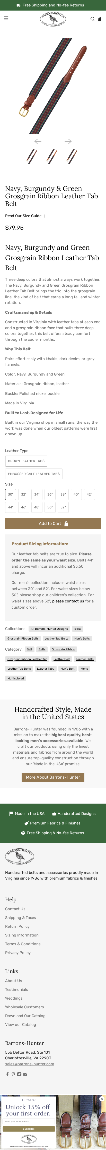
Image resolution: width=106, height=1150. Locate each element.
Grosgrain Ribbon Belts (23, 638)
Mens (84, 668)
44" (10, 507)
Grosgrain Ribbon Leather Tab (27, 659)
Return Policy (17, 926)
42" (89, 494)
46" (23, 507)
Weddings (14, 998)
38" (63, 494)
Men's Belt (67, 668)
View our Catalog (20, 1024)
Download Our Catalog (25, 1015)
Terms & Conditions (23, 944)
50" (50, 507)
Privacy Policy (18, 952)
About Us (13, 980)
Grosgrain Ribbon (63, 649)
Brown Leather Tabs (26, 461)
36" (50, 494)
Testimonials (16, 989)
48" (37, 507)
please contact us (68, 601)
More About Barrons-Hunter (53, 777)
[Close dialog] (101, 1098)
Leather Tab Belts (56, 638)
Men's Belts (82, 638)
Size (9, 484)
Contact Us (15, 909)
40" (76, 494)
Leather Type (16, 450)
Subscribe (28, 1129)
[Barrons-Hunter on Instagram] (19, 1075)
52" (63, 507)
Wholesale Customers (24, 1007)
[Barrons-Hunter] (53, 19)
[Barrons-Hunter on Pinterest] (13, 1075)
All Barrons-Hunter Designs (49, 629)
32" (23, 494)
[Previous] (38, 141)
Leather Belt (62, 659)
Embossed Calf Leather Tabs (34, 474)
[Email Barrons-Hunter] (25, 1075)
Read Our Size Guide (23, 216)
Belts (77, 629)
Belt (29, 649)
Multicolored (15, 678)
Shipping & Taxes (20, 917)
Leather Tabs (45, 668)
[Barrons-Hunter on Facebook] (7, 1075)
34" (37, 494)
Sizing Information (22, 935)
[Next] (68, 141)
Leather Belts (85, 659)
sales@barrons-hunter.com (29, 1064)
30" (10, 494)
